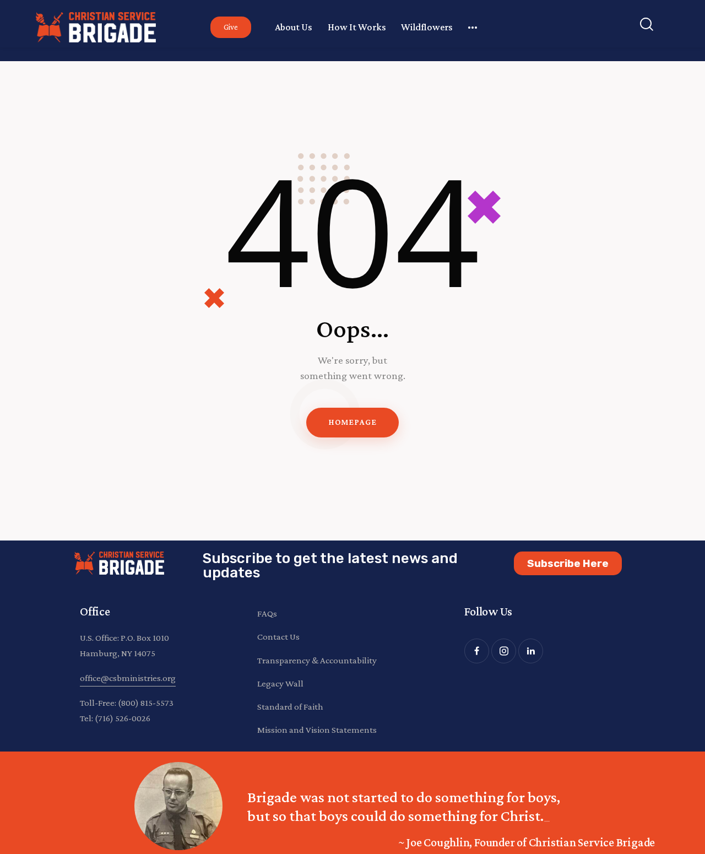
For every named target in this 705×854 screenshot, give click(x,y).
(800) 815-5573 (145, 703)
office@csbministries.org (128, 678)
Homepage (352, 422)
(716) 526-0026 (122, 718)
